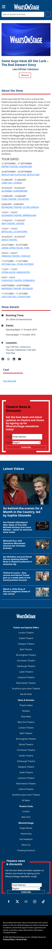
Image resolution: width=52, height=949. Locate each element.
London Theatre (26, 632)
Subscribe (26, 447)
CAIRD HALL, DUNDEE (12, 182)
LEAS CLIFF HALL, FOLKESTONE (16, 296)
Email (9, 436)
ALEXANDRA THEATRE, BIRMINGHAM (19, 215)
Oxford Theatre (26, 789)
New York (26, 817)
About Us (26, 844)
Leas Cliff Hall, (20, 69)
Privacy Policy (8, 939)
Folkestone (32, 69)
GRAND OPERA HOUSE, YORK (15, 247)
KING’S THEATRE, (9, 239)
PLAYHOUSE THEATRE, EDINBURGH (18, 280)
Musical (25, 75)
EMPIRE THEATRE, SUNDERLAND (17, 166)
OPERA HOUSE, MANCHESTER (16, 272)
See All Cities (26, 694)
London (26, 811)
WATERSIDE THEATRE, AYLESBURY (17, 288)
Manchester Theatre (26, 683)
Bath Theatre (26, 649)
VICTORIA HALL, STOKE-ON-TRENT (18, 264)
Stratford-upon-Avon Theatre (26, 688)
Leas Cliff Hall (12, 346)
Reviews (26, 710)
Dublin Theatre (26, 638)
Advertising (26, 833)
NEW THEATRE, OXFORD (13, 223)
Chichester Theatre (26, 660)
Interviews (26, 716)
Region (9, 442)
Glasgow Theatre (26, 643)
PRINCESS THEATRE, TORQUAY (16, 256)
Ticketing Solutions (26, 850)
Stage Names (26, 828)
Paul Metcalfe (9, 381)
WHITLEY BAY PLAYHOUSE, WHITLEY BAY (21, 174)
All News (26, 800)
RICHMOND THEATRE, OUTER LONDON (20, 207)
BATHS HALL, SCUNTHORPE (14, 231)
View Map (10, 353)
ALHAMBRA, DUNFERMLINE (14, 191)
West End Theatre (26, 722)
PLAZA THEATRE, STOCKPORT (15, 199)
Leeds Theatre (26, 671)
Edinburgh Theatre (26, 666)
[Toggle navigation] (1, 6)
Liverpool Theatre (26, 677)
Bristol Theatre (26, 744)
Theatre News (26, 705)
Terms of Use (21, 939)
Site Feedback (26, 839)
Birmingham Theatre (26, 655)
